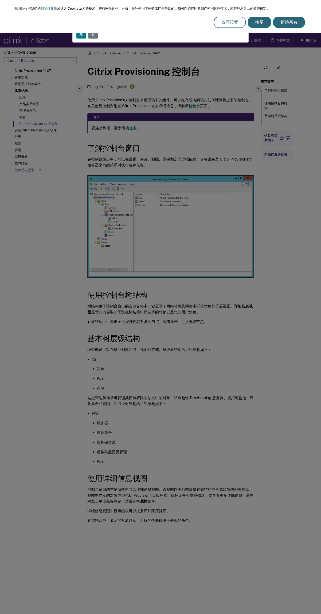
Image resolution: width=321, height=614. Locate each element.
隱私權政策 (49, 8)
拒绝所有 (289, 22)
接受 (259, 22)
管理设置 (229, 22)
